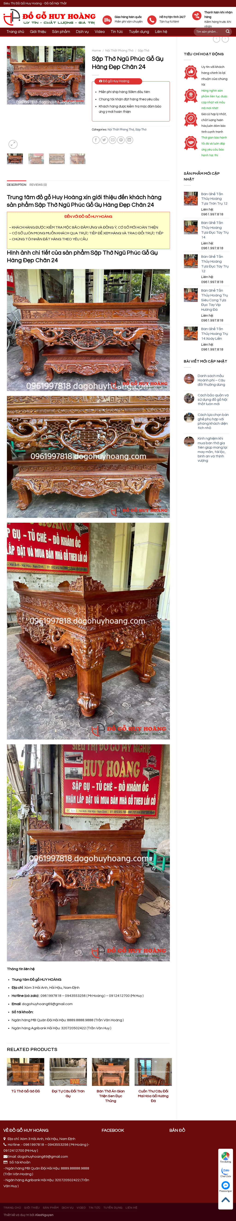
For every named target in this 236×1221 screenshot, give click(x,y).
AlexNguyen (44, 1215)
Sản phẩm (61, 32)
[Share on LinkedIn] (129, 140)
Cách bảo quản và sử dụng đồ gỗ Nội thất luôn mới (213, 399)
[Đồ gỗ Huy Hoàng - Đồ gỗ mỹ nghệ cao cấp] (49, 17)
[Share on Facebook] (96, 140)
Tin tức (94, 1207)
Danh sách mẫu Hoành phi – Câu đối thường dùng (211, 380)
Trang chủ (15, 32)
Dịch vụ (82, 32)
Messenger (225, 1191)
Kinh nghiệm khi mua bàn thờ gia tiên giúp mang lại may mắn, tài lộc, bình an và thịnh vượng (212, 449)
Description (16, 184)
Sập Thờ (143, 50)
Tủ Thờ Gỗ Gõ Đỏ (25, 1091)
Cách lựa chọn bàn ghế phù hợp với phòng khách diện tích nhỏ (213, 421)
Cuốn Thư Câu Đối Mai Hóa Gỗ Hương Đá (153, 1096)
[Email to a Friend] (112, 140)
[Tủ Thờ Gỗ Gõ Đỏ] (25, 1072)
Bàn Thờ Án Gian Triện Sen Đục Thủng (111, 1096)
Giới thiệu (38, 32)
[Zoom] (13, 144)
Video (100, 32)
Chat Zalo (226, 1176)
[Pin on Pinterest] (121, 140)
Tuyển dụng (113, 1207)
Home (96, 50)
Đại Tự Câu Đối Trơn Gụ (68, 1093)
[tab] (16, 185)
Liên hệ (131, 1207)
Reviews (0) (38, 184)
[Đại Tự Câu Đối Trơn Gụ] (68, 1072)
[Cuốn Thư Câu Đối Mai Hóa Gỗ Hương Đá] (153, 1072)
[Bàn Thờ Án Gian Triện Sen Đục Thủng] (110, 1072)
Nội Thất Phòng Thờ (119, 50)
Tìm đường (225, 1162)
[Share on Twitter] (104, 140)
